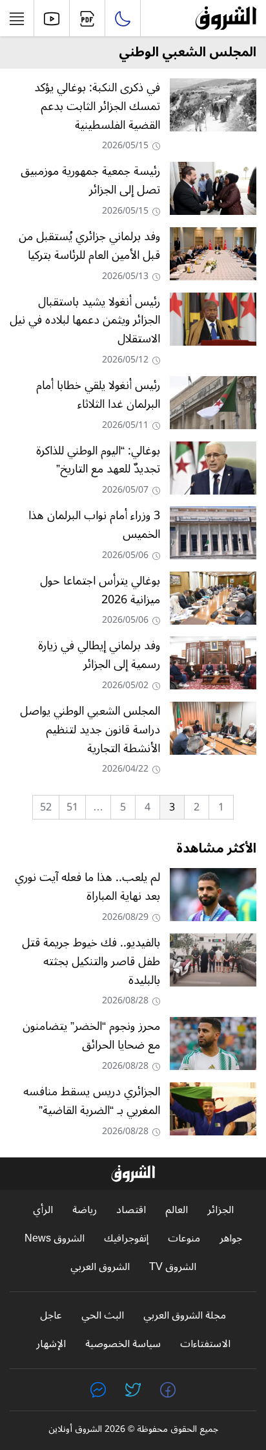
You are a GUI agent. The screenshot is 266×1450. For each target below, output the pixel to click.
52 (46, 807)
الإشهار (51, 1344)
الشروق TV (172, 1267)
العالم (176, 1210)
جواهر (231, 1238)
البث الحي (102, 1315)
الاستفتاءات (205, 1344)
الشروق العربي (100, 1267)
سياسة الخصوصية (123, 1344)
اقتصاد (131, 1210)
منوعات (184, 1238)
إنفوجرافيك (126, 1238)
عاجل (51, 1315)
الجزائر (220, 1210)
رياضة (84, 1210)
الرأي (43, 1210)
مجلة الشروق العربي (184, 1315)
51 (72, 807)
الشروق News (55, 1238)
